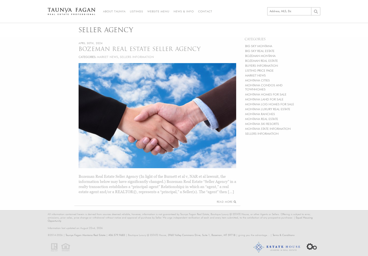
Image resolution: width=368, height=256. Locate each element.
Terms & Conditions (284, 235)
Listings (136, 11)
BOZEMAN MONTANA (260, 56)
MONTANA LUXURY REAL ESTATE (267, 109)
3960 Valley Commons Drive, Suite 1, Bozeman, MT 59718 (201, 235)
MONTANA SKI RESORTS (262, 124)
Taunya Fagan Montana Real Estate (85, 235)
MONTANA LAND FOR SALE (264, 99)
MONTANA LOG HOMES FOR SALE (269, 104)
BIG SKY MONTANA (258, 46)
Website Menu (158, 11)
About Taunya (114, 11)
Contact (205, 11)
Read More (225, 201)
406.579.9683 (116, 235)
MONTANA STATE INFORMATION (268, 128)
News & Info (184, 11)
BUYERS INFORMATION (261, 65)
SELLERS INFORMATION (262, 133)
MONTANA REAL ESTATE (261, 119)
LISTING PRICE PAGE (259, 70)
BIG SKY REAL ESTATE (260, 51)
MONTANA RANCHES (260, 114)
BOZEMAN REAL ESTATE (261, 60)
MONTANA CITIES (257, 80)
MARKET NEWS (255, 75)
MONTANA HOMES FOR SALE (265, 94)
